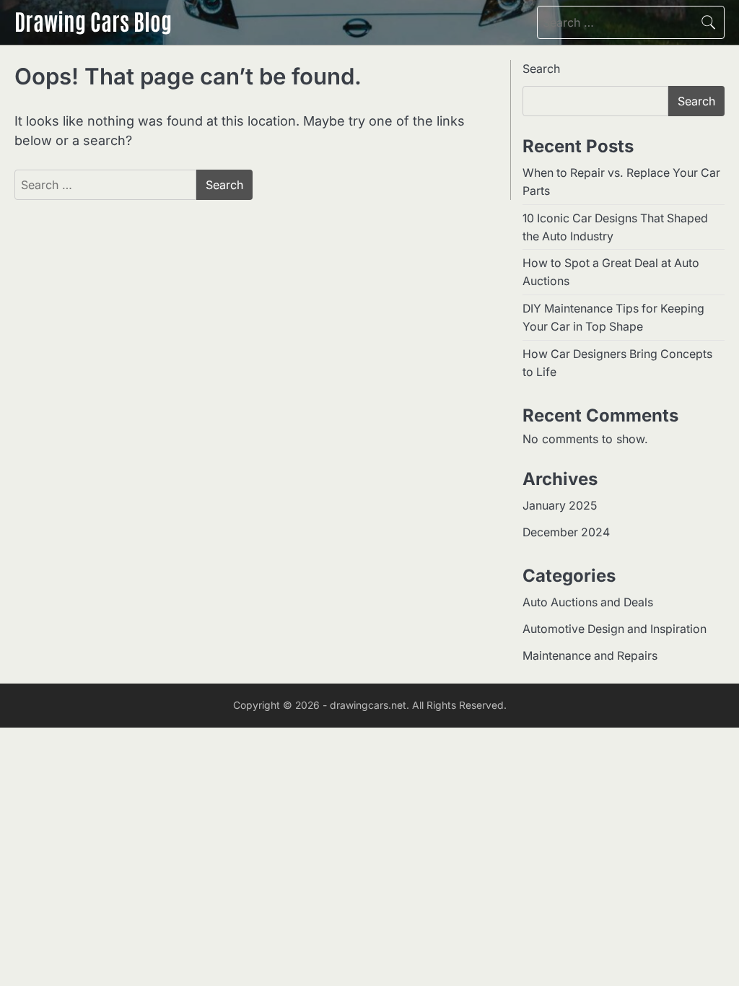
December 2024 (566, 532)
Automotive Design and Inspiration (614, 629)
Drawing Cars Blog (93, 20)
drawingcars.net (368, 705)
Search (541, 68)
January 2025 (559, 505)
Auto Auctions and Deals (587, 602)
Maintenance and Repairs (589, 656)
